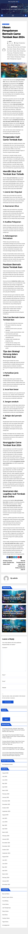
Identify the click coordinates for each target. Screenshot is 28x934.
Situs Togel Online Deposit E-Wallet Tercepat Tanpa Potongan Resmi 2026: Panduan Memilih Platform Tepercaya (13, 736)
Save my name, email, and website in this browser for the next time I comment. (13, 697)
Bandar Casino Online (7, 897)
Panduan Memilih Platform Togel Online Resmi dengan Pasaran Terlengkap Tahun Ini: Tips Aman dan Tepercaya (13, 743)
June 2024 (4, 863)
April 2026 (4, 787)
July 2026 (4, 776)
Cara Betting (5, 900)
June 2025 (4, 821)
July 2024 (4, 860)
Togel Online (5, 921)
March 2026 (5, 790)
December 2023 (6, 884)
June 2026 (4, 780)
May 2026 (4, 783)
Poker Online (5, 911)
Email (4, 681)
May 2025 (4, 825)
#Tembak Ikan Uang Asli (15, 58)
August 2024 (5, 856)
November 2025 (6, 804)
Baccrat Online (5, 893)
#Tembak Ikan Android (18, 53)
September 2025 (6, 811)
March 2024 (5, 874)
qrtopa (14, 6)
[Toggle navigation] (13, 15)
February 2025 (5, 835)
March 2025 (5, 832)
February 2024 (5, 877)
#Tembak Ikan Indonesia (12, 54)
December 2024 (6, 842)
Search (4, 710)
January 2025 (5, 839)
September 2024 (6, 853)
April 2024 (4, 870)
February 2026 (5, 793)
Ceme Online (5, 904)
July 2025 (4, 818)
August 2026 (5, 773)
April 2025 (4, 828)
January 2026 (5, 797)
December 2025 (6, 800)
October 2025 (5, 807)
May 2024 (4, 867)
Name (4, 674)
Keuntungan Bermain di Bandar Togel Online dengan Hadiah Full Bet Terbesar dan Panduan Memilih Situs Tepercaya (13, 730)
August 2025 (5, 814)
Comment (4, 647)
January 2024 (5, 881)
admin (10, 41)
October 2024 (5, 849)
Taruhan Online (6, 918)
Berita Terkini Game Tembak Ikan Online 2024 (8, 562)
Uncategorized (5, 925)
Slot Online (5, 914)
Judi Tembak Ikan (6, 24)
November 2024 (6, 846)
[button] (23, 15)
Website (4, 687)
